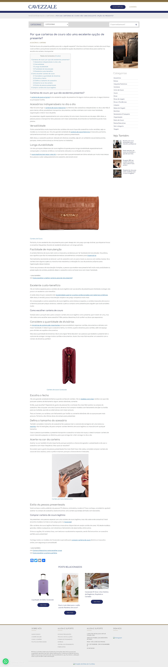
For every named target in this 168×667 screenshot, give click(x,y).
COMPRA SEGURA (37, 636)
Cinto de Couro (119, 90)
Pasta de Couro (119, 120)
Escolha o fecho (39, 78)
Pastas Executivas (120, 123)
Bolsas (116, 81)
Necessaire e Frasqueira (122, 114)
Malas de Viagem (119, 108)
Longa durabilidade (40, 66)
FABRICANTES (62, 647)
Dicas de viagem (119, 99)
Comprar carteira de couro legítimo (43, 87)
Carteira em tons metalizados (62, 499)
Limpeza (116, 105)
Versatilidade (38, 64)
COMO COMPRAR (37, 639)
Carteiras (50, 16)
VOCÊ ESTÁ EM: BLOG (37, 16)
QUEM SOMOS (36, 634)
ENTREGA (60, 642)
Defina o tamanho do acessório (45, 80)
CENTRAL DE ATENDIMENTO (66, 644)
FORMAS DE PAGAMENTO (65, 639)
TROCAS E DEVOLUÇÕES (65, 636)
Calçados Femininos (120, 84)
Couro (116, 93)
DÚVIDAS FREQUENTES (64, 634)
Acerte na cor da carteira (42, 83)
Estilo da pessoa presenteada (44, 85)
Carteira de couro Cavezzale (57, 389)
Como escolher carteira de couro (43, 73)
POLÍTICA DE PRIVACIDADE (39, 642)
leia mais (43, 605)
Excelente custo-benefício (43, 71)
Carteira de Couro (36, 238)
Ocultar (57, 56)
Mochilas (117, 111)
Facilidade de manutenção (43, 69)
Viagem (116, 129)
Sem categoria (119, 126)
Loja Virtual (118, 7)
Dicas (115, 96)
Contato (132, 7)
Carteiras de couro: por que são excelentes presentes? (50, 59)
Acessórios (34, 42)
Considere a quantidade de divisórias (46, 76)
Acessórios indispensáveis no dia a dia (47, 62)
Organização (118, 117)
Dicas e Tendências (120, 102)
